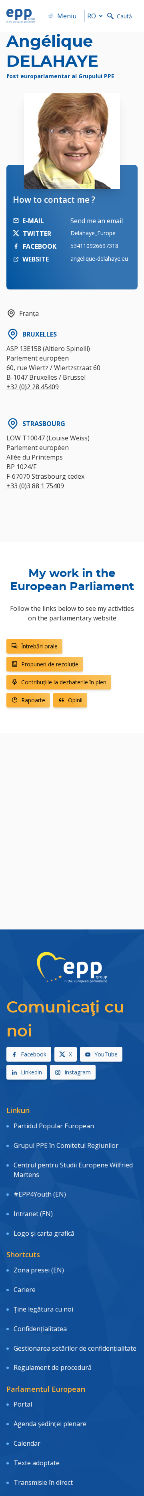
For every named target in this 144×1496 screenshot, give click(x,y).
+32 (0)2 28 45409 (32, 386)
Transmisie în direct (43, 1482)
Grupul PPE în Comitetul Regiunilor (66, 1145)
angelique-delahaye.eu (99, 258)
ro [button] (91, 16)
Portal (23, 1404)
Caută (124, 16)
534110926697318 (94, 246)
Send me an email (96, 220)
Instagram (77, 1072)
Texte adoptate (37, 1462)
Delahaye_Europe (93, 233)
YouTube (106, 1054)
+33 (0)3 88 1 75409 (35, 485)
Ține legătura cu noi (43, 1309)
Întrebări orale (39, 646)
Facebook (33, 1054)
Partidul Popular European (54, 1126)
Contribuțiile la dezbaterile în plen (63, 682)
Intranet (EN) (33, 1213)
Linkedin (31, 1072)
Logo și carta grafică (44, 1233)
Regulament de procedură (53, 1367)
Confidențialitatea (40, 1328)
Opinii (75, 700)
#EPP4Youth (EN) (40, 1194)
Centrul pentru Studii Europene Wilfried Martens (73, 1170)
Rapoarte (33, 700)
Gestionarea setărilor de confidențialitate (75, 1348)
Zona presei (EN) (39, 1270)
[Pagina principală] (20, 16)
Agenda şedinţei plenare (50, 1423)
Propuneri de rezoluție (49, 664)
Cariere (25, 1289)
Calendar (27, 1443)
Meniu (66, 16)
